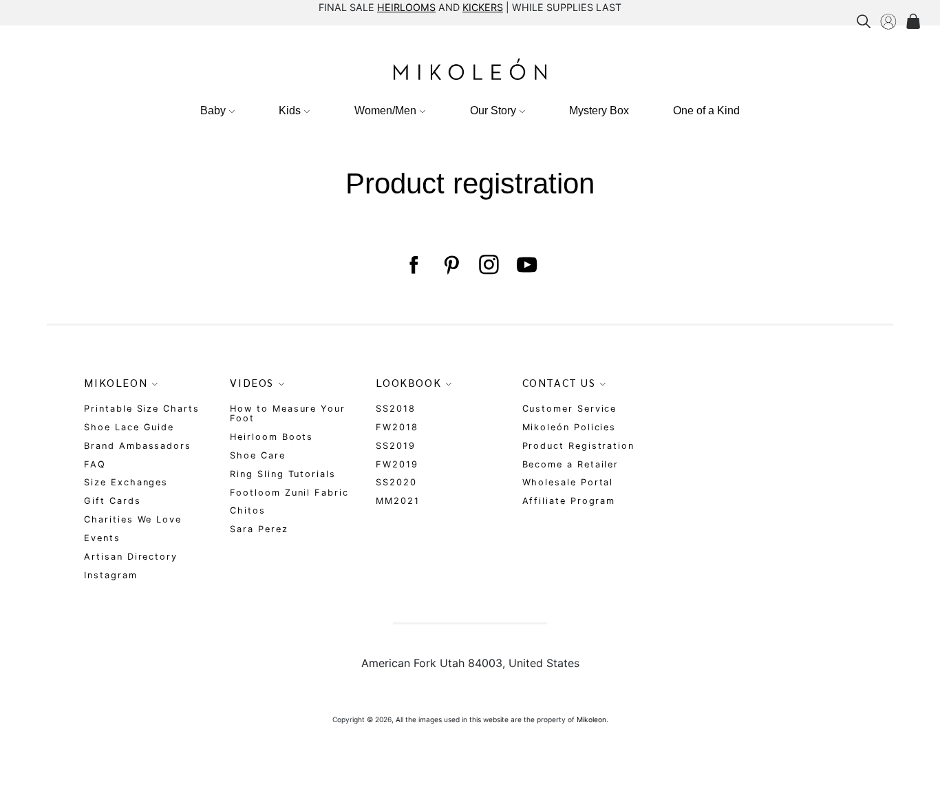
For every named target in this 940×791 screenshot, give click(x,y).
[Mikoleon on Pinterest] (451, 265)
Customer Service (569, 408)
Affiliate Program (569, 501)
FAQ (95, 464)
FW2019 (397, 464)
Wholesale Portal (568, 482)
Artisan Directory (131, 556)
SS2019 (396, 446)
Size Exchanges (126, 482)
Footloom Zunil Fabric (289, 492)
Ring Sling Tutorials (282, 474)
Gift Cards (112, 501)
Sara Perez (259, 529)
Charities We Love (133, 519)
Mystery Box (599, 110)
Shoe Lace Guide (129, 427)
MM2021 (398, 501)
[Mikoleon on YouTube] (527, 265)
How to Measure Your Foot (287, 413)
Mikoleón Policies (569, 427)
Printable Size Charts (141, 408)
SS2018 (396, 408)
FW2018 (397, 427)
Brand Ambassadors (137, 446)
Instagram (110, 575)
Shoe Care (257, 455)
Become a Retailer (570, 464)
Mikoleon (591, 719)
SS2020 (396, 482)
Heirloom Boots (271, 437)
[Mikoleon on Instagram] (489, 265)
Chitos (248, 510)
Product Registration (578, 446)
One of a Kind (706, 110)
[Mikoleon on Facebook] (413, 265)
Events (102, 538)
